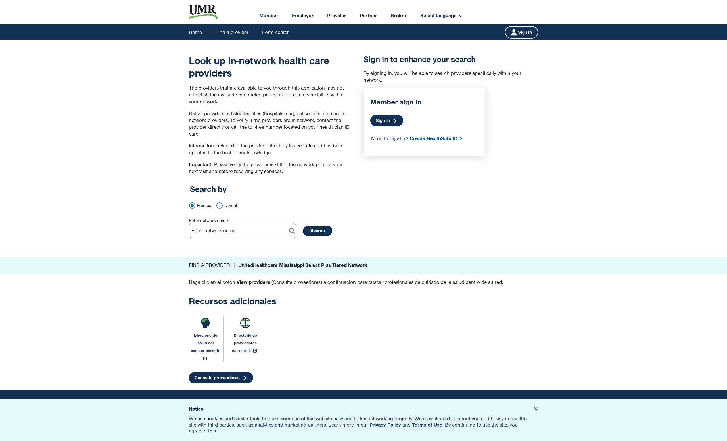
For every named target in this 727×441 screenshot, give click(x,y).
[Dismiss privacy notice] (536, 409)
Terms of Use (427, 424)
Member (268, 15)
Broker (399, 15)
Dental (230, 205)
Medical (204, 205)
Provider (336, 15)
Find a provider (232, 32)
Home (195, 32)
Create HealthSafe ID (433, 138)
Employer (303, 15)
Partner (368, 15)
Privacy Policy (385, 424)
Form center (275, 32)
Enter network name (208, 220)
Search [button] (317, 230)
